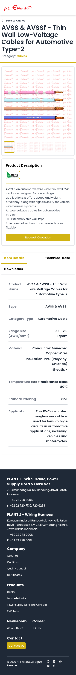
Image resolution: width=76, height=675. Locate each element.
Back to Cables (15, 20)
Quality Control (16, 568)
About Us (12, 556)
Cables (11, 592)
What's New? (15, 628)
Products (15, 584)
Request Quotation (38, 237)
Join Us (36, 628)
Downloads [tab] (13, 269)
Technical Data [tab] (57, 258)
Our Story (13, 562)
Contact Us (16, 646)
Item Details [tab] (14, 258)
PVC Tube (13, 611)
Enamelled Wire (16, 598)
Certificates (14, 575)
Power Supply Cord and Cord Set (27, 605)
